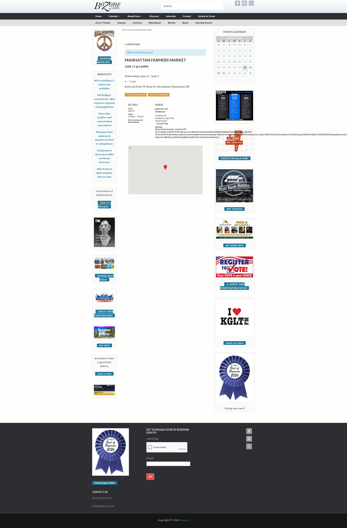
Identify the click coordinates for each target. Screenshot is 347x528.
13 (240, 56)
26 (218, 44)
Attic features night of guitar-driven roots (104, 173)
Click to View (104, 373)
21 (245, 61)
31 (245, 44)
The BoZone (107, 6)
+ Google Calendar (135, 95)
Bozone (184, 520)
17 (224, 61)
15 (250, 56)
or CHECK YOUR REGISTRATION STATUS (233, 286)
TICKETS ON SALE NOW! (234, 158)
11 (229, 56)
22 (250, 61)
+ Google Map (161, 123)
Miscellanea (133, 122)
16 (218, 61)
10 (224, 56)
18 (229, 61)
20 (239, 61)
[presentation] (167, 447)
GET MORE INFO (234, 245)
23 (218, 67)
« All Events (132, 44)
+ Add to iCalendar (158, 95)
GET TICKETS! (234, 209)
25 (229, 67)
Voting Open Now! (104, 483)
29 (234, 44)
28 (229, 44)
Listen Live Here (234, 343)
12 (234, 56)
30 (239, 44)
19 (234, 61)
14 (245, 56)
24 (223, 67)
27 (223, 44)
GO (150, 476)
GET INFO (104, 345)
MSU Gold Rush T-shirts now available (104, 84)
